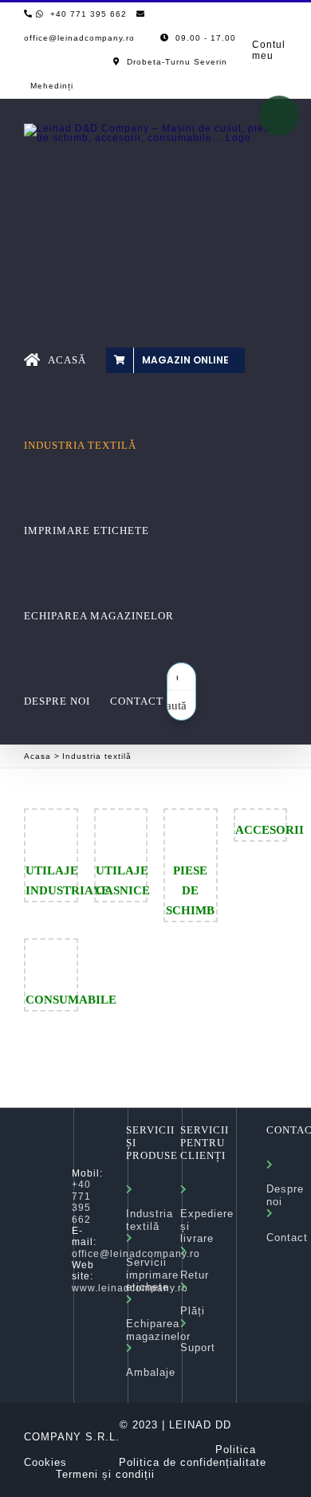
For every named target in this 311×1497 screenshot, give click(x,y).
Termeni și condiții (105, 1474)
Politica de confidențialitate (192, 1462)
